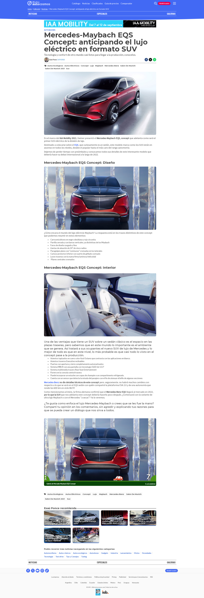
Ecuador (92, 583)
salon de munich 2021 (55, 69)
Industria (114, 553)
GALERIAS (171, 13)
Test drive (59, 556)
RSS (151, 577)
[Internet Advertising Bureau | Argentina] (105, 592)
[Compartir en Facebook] (146, 59)
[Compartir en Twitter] (150, 59)
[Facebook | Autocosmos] (28, 570)
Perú (119, 583)
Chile (76, 583)
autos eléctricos (71, 66)
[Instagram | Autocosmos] (42, 570)
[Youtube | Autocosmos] (37, 570)
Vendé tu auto (164, 3)
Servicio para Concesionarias (138, 577)
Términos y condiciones (84, 577)
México (112, 583)
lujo (92, 66)
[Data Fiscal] (98, 592)
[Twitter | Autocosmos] (33, 570)
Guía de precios (112, 3)
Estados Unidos (103, 583)
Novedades (146, 553)
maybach (99, 66)
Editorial (37, 9)
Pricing (114, 577)
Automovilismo (50, 553)
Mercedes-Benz (51, 382)
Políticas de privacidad (101, 577)
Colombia (83, 583)
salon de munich (128, 66)
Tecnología (48, 556)
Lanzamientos (126, 553)
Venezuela (135, 583)
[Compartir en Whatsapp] (154, 59)
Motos (137, 553)
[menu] (174, 3)
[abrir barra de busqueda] (155, 3)
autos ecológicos (55, 66)
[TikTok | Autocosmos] (47, 570)
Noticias (86, 3)
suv (67, 69)
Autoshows (49, 30)
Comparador (126, 3)
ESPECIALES (102, 13)
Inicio (30, 9)
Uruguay (126, 583)
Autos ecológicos (80, 553)
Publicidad (122, 577)
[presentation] (100, 450)
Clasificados (97, 3)
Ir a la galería (150, 484)
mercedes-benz (112, 66)
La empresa (55, 577)
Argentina (68, 583)
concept (85, 66)
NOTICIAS (33, 13)
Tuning (84, 556)
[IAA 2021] (100, 23)
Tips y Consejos (72, 556)
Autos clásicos (65, 553)
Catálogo (76, 3)
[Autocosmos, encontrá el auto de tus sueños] (38, 3)
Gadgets (104, 553)
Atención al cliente (68, 577)
